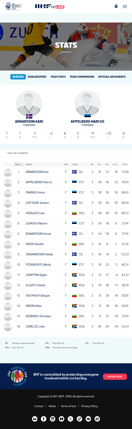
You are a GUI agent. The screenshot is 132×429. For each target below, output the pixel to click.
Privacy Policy (89, 406)
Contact (39, 406)
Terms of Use (68, 406)
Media (52, 406)
